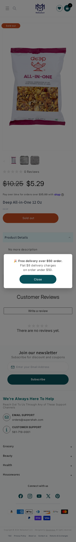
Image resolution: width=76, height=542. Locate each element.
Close (38, 279)
